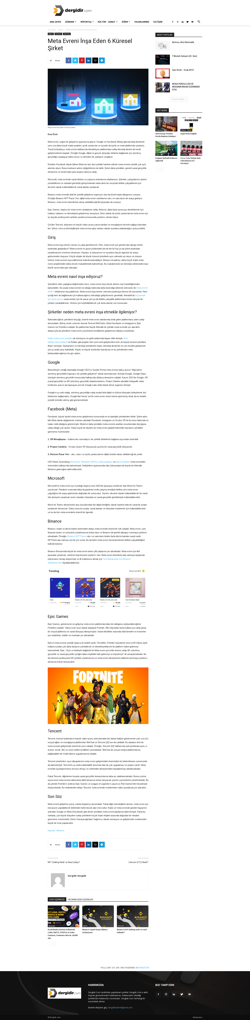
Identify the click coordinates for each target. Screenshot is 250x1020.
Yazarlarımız (141, 21)
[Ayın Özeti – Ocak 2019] (162, 74)
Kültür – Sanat (106, 21)
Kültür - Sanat (186, 130)
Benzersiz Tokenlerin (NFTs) (84, 462)
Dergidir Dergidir (77, 875)
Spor (158, 155)
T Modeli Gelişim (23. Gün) (184, 56)
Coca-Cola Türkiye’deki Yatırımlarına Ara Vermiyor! (190, 160)
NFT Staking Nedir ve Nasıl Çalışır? (64, 862)
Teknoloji (67, 34)
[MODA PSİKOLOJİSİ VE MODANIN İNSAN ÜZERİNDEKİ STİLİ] (162, 87)
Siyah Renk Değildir (188, 134)
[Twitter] (187, 21)
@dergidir (142, 967)
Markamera (197, 1017)
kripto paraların (106, 462)
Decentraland (61, 342)
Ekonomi (58, 34)
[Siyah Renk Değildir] (191, 123)
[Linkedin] (182, 21)
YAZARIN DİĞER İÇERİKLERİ (80, 899)
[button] (198, 22)
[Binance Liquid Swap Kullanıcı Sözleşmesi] (98, 916)
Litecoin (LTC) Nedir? (138, 862)
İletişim (157, 21)
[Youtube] (192, 21)
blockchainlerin (123, 462)
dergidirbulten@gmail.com (120, 1007)
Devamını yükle (178, 99)
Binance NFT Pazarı (77, 536)
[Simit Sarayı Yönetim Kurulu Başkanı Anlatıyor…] (166, 123)
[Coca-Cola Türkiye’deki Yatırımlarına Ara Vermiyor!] (191, 148)
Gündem (69, 21)
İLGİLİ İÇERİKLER (57, 899)
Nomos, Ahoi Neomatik (183, 42)
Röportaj (86, 21)
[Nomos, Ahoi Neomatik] (162, 46)
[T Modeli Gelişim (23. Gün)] (162, 60)
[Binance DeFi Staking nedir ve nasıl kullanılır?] (132, 916)
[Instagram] (177, 21)
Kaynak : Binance (56, 830)
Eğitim (60, 29)
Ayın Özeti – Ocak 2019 (183, 70)
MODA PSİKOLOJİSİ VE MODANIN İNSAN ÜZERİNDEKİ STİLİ (186, 87)
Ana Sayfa (55, 21)
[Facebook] (173, 21)
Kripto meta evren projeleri (60, 338)
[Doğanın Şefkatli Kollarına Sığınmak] (166, 148)
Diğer (125, 21)
